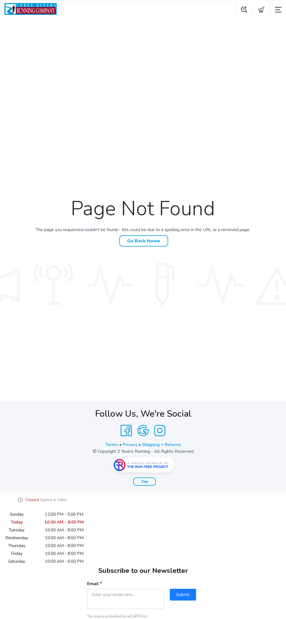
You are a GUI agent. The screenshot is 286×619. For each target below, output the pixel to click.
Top (144, 481)
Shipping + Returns (161, 445)
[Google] (143, 430)
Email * (94, 584)
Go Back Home (143, 241)
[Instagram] (159, 430)
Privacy (130, 445)
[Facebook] (126, 430)
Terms (111, 445)
